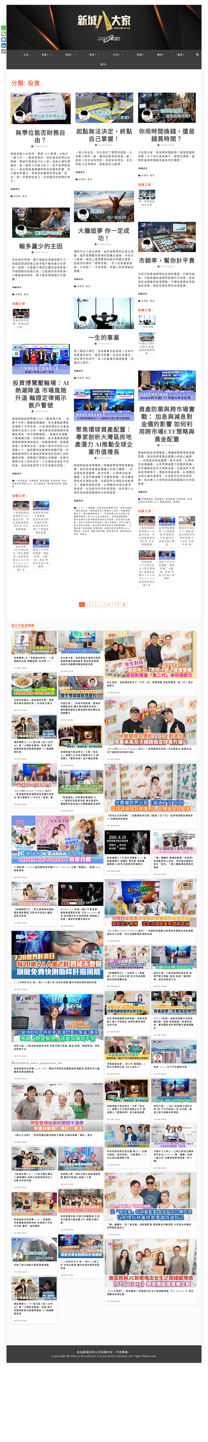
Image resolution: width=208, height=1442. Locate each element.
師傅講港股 (147, 499)
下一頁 (121, 604)
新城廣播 (44, 481)
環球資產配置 (98, 531)
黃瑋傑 (176, 502)
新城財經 (55, 481)
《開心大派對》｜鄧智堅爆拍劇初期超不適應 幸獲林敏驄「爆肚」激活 (53, 1135)
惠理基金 (159, 499)
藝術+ (181, 54)
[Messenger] (3, 40)
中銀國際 (34, 481)
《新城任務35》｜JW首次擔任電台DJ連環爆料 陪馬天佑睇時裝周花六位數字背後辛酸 (33, 1177)
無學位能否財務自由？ (40, 136)
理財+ (69, 54)
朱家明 (86, 531)
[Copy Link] (3, 51)
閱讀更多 (15, 189)
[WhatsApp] (3, 28)
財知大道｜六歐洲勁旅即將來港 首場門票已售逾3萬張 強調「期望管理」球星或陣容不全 (173, 976)
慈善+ (104, 64)
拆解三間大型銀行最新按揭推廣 (31, 1264)
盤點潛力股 (112, 531)
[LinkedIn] (3, 45)
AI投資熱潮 (21, 481)
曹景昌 (77, 531)
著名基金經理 (54, 483)
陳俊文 (83, 534)
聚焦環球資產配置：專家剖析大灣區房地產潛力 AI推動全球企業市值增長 (104, 440)
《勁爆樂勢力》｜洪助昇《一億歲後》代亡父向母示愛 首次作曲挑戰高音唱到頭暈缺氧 (126, 976)
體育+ (160, 54)
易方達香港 (40, 483)
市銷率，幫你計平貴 (167, 260)
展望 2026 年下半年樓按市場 (170, 1066)
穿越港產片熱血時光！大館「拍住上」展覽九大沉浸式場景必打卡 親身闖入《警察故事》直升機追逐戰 (80, 755)
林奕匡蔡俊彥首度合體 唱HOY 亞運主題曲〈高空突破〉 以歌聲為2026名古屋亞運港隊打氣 (127, 1154)
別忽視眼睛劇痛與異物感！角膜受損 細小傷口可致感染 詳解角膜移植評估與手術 (127, 1021)
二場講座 (90, 508)
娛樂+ (140, 54)
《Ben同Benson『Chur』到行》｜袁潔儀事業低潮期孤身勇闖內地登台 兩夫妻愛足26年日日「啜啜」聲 (34, 794)
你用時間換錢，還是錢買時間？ (167, 134)
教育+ (93, 54)
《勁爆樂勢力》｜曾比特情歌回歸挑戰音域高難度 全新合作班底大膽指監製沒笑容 (34, 912)
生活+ (116, 54)
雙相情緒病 (166, 502)
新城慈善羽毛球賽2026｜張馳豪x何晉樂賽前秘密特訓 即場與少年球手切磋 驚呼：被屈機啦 (33, 1222)
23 (108, 604)
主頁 (26, 54)
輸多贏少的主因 (41, 246)
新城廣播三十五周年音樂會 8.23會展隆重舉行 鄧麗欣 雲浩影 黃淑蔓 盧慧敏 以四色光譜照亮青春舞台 (126, 860)
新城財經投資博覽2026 (116, 528)
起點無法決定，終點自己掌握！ (104, 134)
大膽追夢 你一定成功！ (104, 234)
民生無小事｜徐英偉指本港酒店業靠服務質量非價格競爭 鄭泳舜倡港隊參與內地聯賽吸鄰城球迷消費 (81, 661)
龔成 (24, 196)
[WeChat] (3, 34)
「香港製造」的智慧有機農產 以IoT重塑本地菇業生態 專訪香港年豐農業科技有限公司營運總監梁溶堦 (81, 800)
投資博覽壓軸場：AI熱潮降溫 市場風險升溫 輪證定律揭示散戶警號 (41, 394)
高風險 (17, 196)
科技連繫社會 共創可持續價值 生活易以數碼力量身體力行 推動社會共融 (80, 1219)
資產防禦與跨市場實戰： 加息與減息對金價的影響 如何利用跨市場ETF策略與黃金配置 (167, 424)
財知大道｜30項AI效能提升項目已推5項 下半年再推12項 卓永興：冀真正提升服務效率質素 (173, 1109)
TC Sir (80, 508)
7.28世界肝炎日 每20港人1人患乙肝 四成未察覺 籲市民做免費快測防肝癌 (55, 982)
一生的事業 (104, 337)
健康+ (45, 54)
